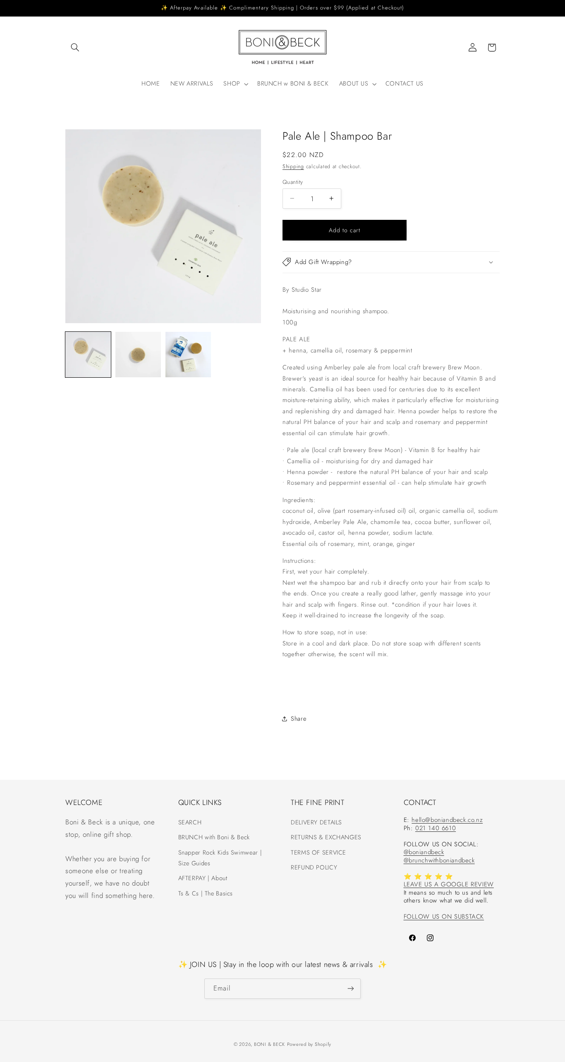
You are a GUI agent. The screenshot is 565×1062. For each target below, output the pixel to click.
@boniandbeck (424, 852)
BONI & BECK (269, 1044)
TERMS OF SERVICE (318, 852)
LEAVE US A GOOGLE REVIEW (449, 884)
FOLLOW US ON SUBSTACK (444, 916)
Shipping (293, 166)
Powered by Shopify (309, 1044)
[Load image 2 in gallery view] (138, 354)
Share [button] (298, 718)
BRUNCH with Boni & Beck (214, 837)
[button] (74, 47)
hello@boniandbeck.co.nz (447, 819)
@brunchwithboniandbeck (439, 860)
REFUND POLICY (314, 867)
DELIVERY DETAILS (316, 822)
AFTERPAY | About (202, 878)
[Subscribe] (350, 988)
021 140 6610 (435, 828)
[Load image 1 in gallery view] (88, 354)
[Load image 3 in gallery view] (188, 354)
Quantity (292, 181)
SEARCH (190, 822)
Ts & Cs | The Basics (205, 893)
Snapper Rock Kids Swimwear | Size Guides (220, 858)
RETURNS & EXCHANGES (326, 837)
